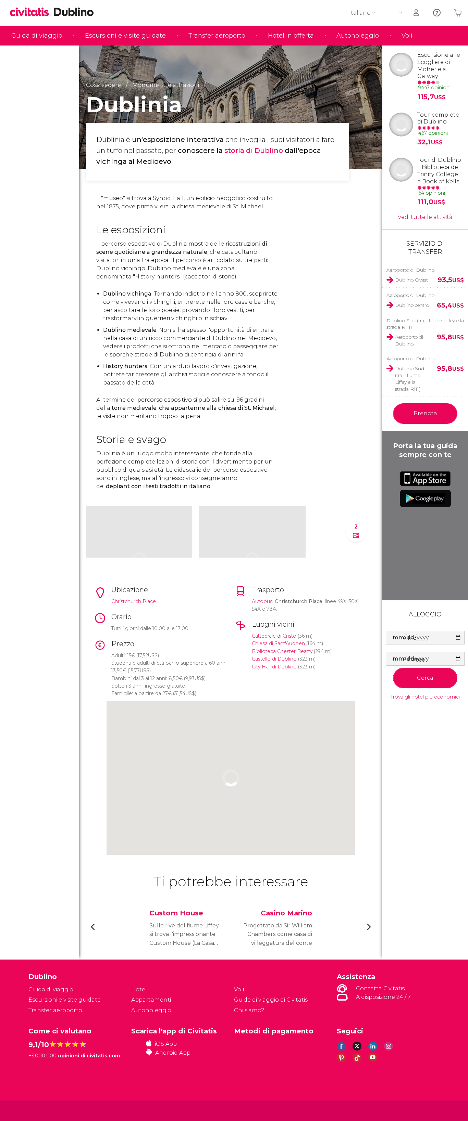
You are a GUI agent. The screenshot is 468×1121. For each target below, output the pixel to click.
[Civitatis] (45, 1110)
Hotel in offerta (291, 35)
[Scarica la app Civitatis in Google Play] (425, 498)
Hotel (139, 989)
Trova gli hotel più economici (425, 697)
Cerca (425, 678)
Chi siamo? (249, 1010)
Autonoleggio (357, 35)
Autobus (262, 601)
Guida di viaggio (36, 35)
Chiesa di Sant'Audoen (278, 643)
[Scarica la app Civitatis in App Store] (425, 478)
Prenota (425, 413)
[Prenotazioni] (416, 13)
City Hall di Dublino (274, 667)
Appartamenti (151, 999)
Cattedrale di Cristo (275, 636)
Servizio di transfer (425, 247)
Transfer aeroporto (216, 35)
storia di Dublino (253, 150)
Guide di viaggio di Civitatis (271, 999)
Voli (407, 35)
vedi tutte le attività (425, 217)
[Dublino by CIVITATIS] (32, 12)
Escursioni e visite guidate (125, 35)
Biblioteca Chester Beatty (282, 651)
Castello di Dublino (274, 659)
